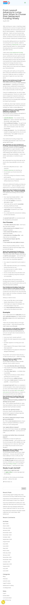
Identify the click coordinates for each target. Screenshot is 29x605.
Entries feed (6, 595)
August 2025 (6, 541)
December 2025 (7, 532)
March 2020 (6, 550)
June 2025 (5, 546)
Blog (4, 576)
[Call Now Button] (3, 602)
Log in (4, 593)
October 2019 (6, 561)
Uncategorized (7, 587)
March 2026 (6, 526)
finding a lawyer (12, 463)
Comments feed (7, 597)
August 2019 (6, 566)
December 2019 (7, 557)
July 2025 (5, 543)
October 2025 (6, 537)
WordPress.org (7, 600)
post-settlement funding (16, 52)
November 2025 (7, 534)
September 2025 (7, 539)
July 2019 (5, 568)
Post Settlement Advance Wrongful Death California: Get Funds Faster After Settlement (14, 512)
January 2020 (6, 555)
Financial (5, 578)
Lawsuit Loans (6, 581)
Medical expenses (8, 170)
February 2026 (7, 528)
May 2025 (5, 548)
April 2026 (5, 523)
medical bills (15, 44)
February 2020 (7, 552)
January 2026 (6, 530)
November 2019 (7, 559)
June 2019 (5, 570)
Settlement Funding (8, 585)
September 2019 (7, 564)
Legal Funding (7, 583)
